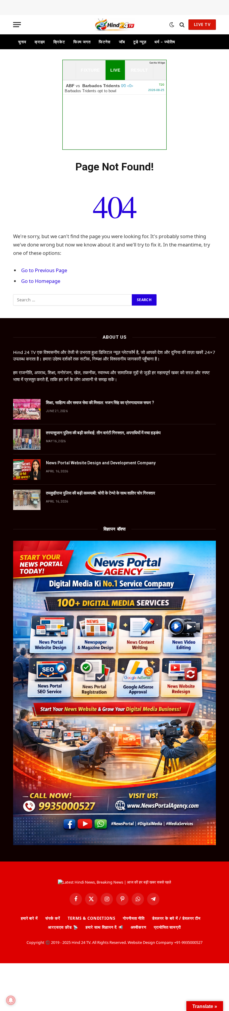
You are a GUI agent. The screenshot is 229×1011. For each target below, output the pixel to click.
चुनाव (22, 41)
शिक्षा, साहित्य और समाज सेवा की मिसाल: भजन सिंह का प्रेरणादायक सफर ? (100, 402)
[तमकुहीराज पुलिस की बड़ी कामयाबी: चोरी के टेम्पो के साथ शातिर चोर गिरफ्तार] (27, 499)
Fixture (90, 70)
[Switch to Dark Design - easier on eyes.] (172, 24)
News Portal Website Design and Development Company (101, 462)
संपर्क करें (52, 918)
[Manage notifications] (11, 1000)
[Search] (182, 24)
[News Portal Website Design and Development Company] (27, 469)
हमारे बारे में (29, 918)
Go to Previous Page (44, 270)
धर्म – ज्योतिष (164, 41)
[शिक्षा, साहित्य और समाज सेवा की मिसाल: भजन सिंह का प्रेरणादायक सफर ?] (27, 409)
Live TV (202, 24)
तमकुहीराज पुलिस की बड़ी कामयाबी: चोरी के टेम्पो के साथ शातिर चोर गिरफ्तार (100, 493)
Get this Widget (157, 62)
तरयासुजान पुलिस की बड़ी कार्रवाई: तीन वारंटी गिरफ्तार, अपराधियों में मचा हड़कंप (103, 432)
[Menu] (17, 24)
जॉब (122, 41)
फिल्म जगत (81, 41)
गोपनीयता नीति (134, 918)
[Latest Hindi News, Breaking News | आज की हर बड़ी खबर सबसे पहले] (114, 24)
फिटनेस (105, 41)
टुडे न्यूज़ (139, 41)
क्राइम (40, 41)
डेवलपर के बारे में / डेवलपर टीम (176, 918)
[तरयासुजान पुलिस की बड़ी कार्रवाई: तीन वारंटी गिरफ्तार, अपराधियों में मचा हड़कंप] (27, 439)
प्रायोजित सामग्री (167, 927)
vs (114, 88)
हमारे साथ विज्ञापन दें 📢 (104, 927)
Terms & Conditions (91, 918)
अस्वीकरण (138, 927)
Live (115, 70)
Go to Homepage (40, 281)
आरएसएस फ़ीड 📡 (63, 927)
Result (139, 70)
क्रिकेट (59, 41)
